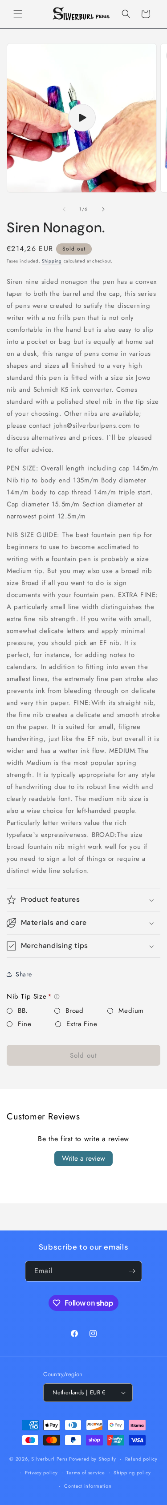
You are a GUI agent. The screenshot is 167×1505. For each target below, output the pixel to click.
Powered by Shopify (92, 1458)
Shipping (52, 261)
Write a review (83, 1158)
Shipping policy (132, 1472)
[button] (18, 14)
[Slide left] (64, 209)
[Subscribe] (132, 1271)
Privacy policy (41, 1472)
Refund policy (141, 1458)
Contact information (87, 1485)
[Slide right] (103, 209)
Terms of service (85, 1472)
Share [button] (24, 974)
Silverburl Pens (49, 1458)
